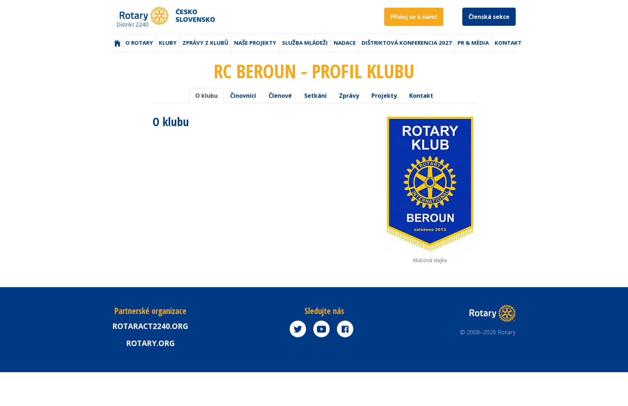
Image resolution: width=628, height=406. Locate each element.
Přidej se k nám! (413, 17)
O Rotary (139, 42)
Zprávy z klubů (205, 42)
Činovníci (243, 96)
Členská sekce (489, 17)
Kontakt (508, 42)
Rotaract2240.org (150, 326)
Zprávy (349, 96)
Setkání (315, 96)
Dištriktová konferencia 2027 (407, 42)
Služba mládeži (305, 42)
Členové (280, 96)
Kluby (168, 42)
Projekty (384, 96)
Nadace (345, 42)
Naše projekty (255, 42)
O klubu (206, 96)
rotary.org (150, 343)
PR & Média (473, 42)
